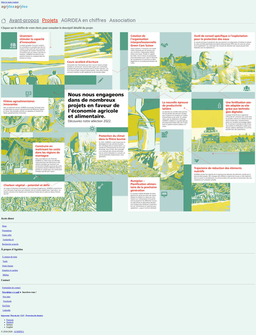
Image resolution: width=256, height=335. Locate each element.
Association (122, 20)
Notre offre (6, 235)
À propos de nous (9, 257)
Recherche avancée (10, 244)
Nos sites (6, 297)
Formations (7, 230)
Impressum (5, 315)
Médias (6, 275)
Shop (4, 226)
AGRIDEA (19, 331)
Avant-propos (24, 20)
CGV (22, 315)
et (10, 292)
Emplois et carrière (10, 270)
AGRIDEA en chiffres (83, 20)
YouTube (6, 306)
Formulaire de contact (11, 288)
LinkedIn (6, 310)
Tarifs (5, 261)
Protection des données (34, 315)
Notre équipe (7, 266)
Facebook (7, 301)
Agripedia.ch (8, 240)
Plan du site (15, 315)
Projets (50, 20)
